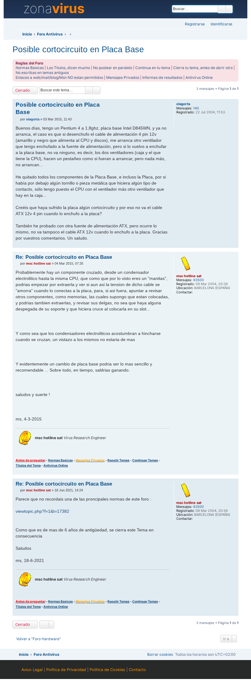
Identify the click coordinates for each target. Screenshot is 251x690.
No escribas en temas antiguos (42, 72)
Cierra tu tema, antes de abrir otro (203, 67)
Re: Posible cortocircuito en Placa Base (64, 257)
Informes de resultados (162, 77)
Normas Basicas (30, 67)
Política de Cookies (107, 669)
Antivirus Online (199, 77)
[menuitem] (219, 24)
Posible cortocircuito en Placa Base (78, 49)
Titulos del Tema (28, 465)
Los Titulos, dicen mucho (68, 67)
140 (196, 108)
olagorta (183, 104)
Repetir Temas (118, 460)
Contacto (137, 669)
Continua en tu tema (152, 67)
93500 (198, 280)
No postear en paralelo (112, 67)
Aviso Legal (32, 669)
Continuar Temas (145, 460)
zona (53, 9)
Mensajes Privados (122, 77)
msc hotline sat (188, 276)
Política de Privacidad (66, 669)
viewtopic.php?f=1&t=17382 (42, 511)
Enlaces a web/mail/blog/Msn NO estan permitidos (59, 77)
